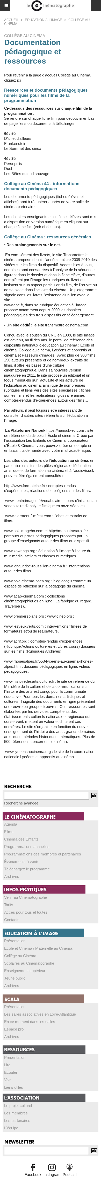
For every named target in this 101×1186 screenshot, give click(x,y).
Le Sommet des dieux (22, 148)
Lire (7, 1065)
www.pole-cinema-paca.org (27, 581)
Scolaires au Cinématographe (29, 963)
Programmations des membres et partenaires (42, 854)
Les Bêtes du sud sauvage (26, 173)
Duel (8, 168)
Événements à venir (21, 861)
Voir (7, 1080)
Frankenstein (15, 143)
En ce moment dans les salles (29, 1021)
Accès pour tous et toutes (25, 912)
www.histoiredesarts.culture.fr (29, 681)
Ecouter (10, 1072)
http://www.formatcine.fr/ (24, 485)
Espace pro (14, 1029)
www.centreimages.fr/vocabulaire (32, 500)
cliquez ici (12, 80)
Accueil (11, 20)
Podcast (70, 1174)
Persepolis (13, 163)
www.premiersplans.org (24, 616)
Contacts (11, 919)
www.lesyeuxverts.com (24, 626)
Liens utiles (13, 1087)
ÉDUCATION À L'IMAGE (43, 20)
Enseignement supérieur (24, 970)
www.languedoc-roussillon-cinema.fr (34, 566)
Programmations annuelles (26, 846)
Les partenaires (17, 1120)
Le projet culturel (18, 1105)
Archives (11, 876)
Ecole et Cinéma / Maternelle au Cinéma (38, 948)
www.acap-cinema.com (24, 596)
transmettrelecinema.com (66, 325)
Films (8, 831)
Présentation (14, 941)
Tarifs (8, 905)
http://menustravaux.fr (67, 531)
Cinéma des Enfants (21, 839)
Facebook (33, 1174)
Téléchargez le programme (27, 869)
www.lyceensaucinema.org (27, 751)
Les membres (16, 1113)
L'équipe (11, 1128)
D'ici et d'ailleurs (17, 138)
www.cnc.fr (13, 305)
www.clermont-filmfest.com (27, 516)
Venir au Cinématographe (25, 897)
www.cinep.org (59, 616)
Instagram (52, 1174)
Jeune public (14, 978)
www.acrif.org (15, 641)
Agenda (10, 824)
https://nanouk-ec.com (65, 430)
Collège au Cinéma (20, 956)
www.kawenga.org (19, 551)
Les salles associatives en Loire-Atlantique (40, 1014)
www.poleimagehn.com (24, 531)
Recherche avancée (21, 803)
